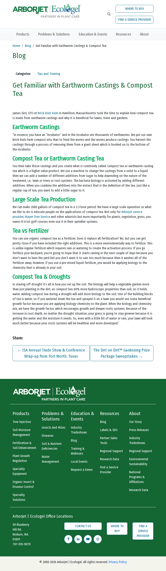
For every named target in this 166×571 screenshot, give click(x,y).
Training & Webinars (78, 451)
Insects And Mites (53, 427)
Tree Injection (22, 422)
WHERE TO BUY (134, 9)
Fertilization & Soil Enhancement (24, 445)
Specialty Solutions (19, 497)
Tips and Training (48, 74)
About (144, 34)
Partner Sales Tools (108, 440)
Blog (28, 46)
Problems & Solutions (54, 34)
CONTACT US (83, 526)
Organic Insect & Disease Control (24, 484)
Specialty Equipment (20, 471)
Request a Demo (82, 470)
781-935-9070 (22, 544)
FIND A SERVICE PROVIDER (134, 20)
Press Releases (139, 430)
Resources (123, 34)
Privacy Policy (118, 562)
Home (16, 46)
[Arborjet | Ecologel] (47, 10)
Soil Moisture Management (21, 432)
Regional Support (111, 451)
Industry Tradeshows (79, 430)
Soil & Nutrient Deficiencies (52, 446)
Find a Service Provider (109, 469)
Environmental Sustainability (138, 461)
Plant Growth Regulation (21, 458)
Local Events (79, 461)
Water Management (50, 459)
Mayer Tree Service (37, 217)
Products (22, 34)
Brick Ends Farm (48, 113)
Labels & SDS (108, 430)
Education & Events (93, 34)
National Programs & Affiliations (137, 477)
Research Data (109, 459)
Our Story (135, 422)
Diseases (47, 436)
